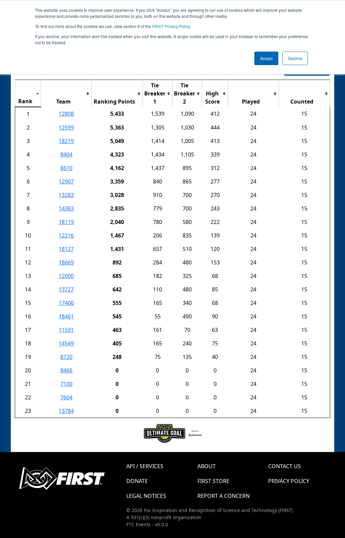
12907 (66, 181)
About (206, 466)
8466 (66, 370)
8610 (66, 168)
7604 (66, 397)
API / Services (144, 466)
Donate (137, 481)
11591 (66, 330)
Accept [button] (266, 58)
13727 (66, 289)
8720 (66, 357)
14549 (66, 343)
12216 (66, 235)
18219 (66, 141)
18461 (66, 316)
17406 (66, 303)
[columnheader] (28, 93)
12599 (66, 127)
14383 (66, 208)
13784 (66, 411)
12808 (66, 113)
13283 (66, 195)
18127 (66, 249)
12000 (66, 276)
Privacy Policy (171, 26)
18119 (66, 222)
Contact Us (284, 466)
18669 (66, 262)
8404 (66, 154)
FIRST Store (213, 481)
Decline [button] (295, 58)
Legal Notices (146, 496)
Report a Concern (223, 496)
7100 (66, 384)
